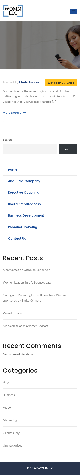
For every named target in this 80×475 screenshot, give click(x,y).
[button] (73, 11)
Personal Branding (22, 227)
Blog (6, 382)
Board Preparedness (24, 204)
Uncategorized (13, 445)
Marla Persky (29, 82)
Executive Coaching (23, 192)
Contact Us (17, 238)
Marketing (10, 420)
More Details (12, 113)
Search (7, 139)
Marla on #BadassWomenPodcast (25, 325)
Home (12, 169)
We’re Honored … (14, 313)
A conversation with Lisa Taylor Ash (26, 269)
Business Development (26, 215)
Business (9, 395)
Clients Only (11, 433)
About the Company (24, 181)
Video (7, 407)
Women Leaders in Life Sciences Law (27, 282)
